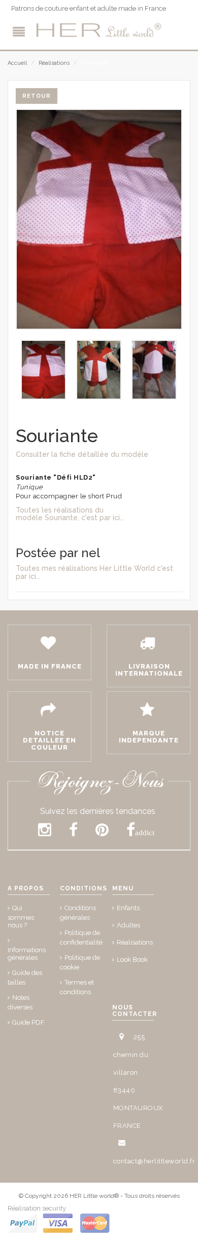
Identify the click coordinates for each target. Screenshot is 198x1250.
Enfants (128, 908)
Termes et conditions (77, 987)
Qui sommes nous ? (21, 916)
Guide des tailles (25, 977)
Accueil (17, 63)
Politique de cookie (80, 962)
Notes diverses (20, 1002)
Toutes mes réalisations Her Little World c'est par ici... (94, 572)
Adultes (128, 925)
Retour (36, 96)
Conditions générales (78, 912)
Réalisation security (37, 1208)
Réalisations (54, 63)
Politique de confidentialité (81, 937)
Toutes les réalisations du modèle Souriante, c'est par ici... (70, 514)
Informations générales (27, 953)
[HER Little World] (99, 30)
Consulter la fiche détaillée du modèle (82, 454)
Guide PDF (28, 1022)
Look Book (132, 959)
